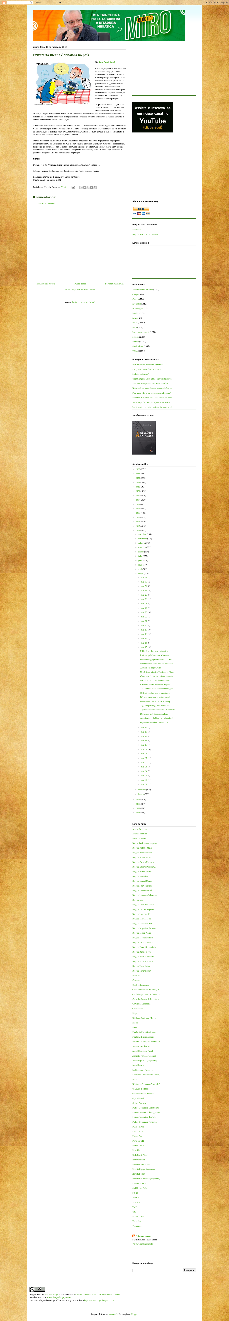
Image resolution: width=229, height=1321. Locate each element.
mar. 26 (144, 599)
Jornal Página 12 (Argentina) (144, 1060)
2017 (138, 508)
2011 (138, 799)
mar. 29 (144, 586)
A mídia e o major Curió (150, 667)
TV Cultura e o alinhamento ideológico (156, 688)
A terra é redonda (139, 828)
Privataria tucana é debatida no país (155, 684)
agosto (141, 551)
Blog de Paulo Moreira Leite (144, 947)
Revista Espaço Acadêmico (143, 1169)
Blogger (134, 1314)
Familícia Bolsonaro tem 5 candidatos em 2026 (152, 397)
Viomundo (137, 1225)
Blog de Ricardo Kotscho (143, 956)
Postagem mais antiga (114, 283)
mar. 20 (144, 625)
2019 (138, 499)
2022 (138, 486)
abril (140, 568)
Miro (134, 327)
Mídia (134, 322)
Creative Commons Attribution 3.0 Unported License (97, 1294)
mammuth (113, 1314)
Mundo (135, 336)
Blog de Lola (137, 899)
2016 (138, 512)
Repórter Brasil (138, 1159)
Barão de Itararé (139, 838)
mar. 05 (144, 766)
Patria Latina (137, 1131)
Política (135, 341)
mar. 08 (144, 753)
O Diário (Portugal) (140, 1088)
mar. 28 (144, 590)
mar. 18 (144, 633)
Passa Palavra (138, 1126)
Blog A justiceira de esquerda (144, 843)
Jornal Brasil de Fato (141, 1046)
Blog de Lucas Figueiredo (143, 904)
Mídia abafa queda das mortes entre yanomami (152, 406)
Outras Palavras (139, 1103)
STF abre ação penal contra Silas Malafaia (150, 383)
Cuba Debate (137, 1008)
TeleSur (135, 1197)
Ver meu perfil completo (142, 1243)
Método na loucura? (140, 373)
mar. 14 (144, 727)
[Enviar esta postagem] (72, 186)
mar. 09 (144, 749)
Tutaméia (136, 1202)
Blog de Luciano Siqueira (143, 909)
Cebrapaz (136, 980)
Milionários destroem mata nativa (154, 650)
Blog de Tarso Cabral (141, 965)
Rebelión (136, 1150)
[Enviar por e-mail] (81, 187)
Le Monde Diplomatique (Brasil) (146, 1074)
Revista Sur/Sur (139, 1183)
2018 (138, 504)
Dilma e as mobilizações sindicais (154, 713)
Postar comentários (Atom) (83, 302)
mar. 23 (144, 612)
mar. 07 (144, 758)
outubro (141, 542)
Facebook (136, 229)
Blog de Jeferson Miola (142, 885)
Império (135, 313)
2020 (138, 495)
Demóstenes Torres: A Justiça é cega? (156, 701)
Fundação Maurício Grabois (144, 1032)
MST (134, 1079)
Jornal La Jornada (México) (144, 1055)
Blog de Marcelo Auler (142, 923)
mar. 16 (144, 642)
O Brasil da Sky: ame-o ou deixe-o (155, 692)
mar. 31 (144, 577)
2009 (138, 808)
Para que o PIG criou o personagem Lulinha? (151, 392)
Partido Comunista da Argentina (146, 1112)
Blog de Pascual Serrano (142, 942)
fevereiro (142, 789)
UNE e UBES (138, 1216)
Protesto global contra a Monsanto (154, 655)
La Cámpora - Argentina (142, 1069)
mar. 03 (144, 775)
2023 (138, 482)
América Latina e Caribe (142, 289)
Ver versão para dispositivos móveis (79, 289)
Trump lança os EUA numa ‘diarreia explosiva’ (152, 378)
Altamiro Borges (143, 1236)
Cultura (135, 299)
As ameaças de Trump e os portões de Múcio (151, 402)
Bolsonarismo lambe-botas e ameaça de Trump (152, 388)
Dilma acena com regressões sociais (155, 696)
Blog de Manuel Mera (141, 918)
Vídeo (135, 350)
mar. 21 (144, 620)
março (141, 573)
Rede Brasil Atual (107, 62)
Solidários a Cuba (139, 1188)
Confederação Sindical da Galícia (146, 994)
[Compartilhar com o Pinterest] (95, 187)
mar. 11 (144, 740)
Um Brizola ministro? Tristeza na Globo (157, 671)
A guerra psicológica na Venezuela (154, 705)
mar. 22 (144, 616)
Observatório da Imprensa (143, 1093)
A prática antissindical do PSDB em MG (157, 709)
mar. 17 (144, 638)
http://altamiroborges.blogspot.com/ (99, 1300)
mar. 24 (144, 607)
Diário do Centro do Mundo (144, 1017)
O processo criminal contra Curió (154, 722)
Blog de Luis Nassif (140, 913)
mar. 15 (144, 647)
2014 (138, 521)
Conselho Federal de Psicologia (145, 999)
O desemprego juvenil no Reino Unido (156, 659)
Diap (134, 1013)
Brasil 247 (136, 975)
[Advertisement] (79, 245)
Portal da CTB (138, 1140)
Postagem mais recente (45, 283)
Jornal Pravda (138, 1065)
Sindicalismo (137, 346)
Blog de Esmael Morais (142, 880)
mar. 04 (144, 771)
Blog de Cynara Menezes (143, 862)
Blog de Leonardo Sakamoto (144, 894)
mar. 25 (144, 603)
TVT (134, 1206)
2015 (138, 517)
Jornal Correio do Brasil (142, 1050)
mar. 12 (144, 736)
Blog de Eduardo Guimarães (144, 866)
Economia (136, 303)
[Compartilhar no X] (88, 187)
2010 (138, 803)
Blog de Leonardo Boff (142, 890)
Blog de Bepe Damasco (142, 852)
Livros (135, 317)
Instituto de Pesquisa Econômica (146, 1041)
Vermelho (136, 1220)
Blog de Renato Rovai (141, 951)
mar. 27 (144, 594)
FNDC (135, 1027)
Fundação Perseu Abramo (143, 1036)
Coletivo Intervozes (140, 984)
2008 (138, 812)
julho (140, 555)
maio (140, 564)
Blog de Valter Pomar (141, 970)
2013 (138, 526)
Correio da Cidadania (141, 1003)
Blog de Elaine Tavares (142, 871)
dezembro (142, 534)
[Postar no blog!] (84, 187)
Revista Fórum (138, 1173)
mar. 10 (144, 744)
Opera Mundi (138, 1098)
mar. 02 (144, 779)
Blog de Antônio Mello (142, 847)
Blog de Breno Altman (142, 857)
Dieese (135, 1022)
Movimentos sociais (140, 331)
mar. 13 (144, 731)
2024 (138, 477)
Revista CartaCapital (141, 1164)
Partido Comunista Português (144, 1121)
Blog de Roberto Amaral (142, 961)
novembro (142, 538)
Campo (135, 294)
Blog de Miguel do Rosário (143, 928)
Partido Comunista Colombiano (145, 1107)
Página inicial (80, 283)
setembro (142, 547)
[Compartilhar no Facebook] (91, 187)
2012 (138, 530)
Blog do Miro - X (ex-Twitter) (145, 234)
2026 (138, 469)
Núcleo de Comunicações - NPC (146, 1084)
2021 (138, 490)
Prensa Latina (138, 1145)
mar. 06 (144, 762)
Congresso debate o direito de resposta (156, 676)
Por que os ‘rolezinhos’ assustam (146, 369)
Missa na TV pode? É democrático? (155, 680)
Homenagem (137, 308)
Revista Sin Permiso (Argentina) (146, 1178)
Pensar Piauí (137, 1135)
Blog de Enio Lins (140, 876)
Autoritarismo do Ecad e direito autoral (156, 717)
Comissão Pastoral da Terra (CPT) (146, 989)
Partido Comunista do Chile (144, 1117)
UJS (134, 1211)
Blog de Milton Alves (141, 932)
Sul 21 (135, 1192)
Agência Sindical (139, 833)
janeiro (141, 794)
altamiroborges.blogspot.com (58, 1297)
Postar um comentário (47, 203)
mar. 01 (144, 784)
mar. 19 (144, 629)
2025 (138, 473)
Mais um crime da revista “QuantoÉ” (148, 364)
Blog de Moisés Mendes (142, 937)
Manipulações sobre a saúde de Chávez (156, 663)
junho (140, 560)
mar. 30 (144, 581)
